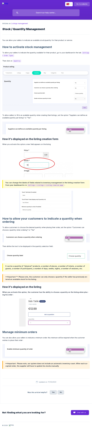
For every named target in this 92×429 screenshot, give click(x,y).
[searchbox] (46, 12)
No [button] (61, 392)
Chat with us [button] (81, 412)
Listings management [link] (19, 23)
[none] (5, 4)
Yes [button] (53, 392)
